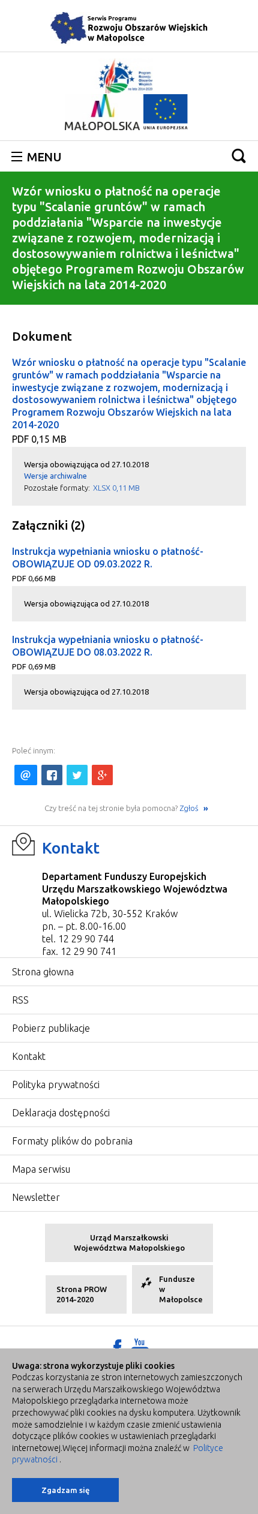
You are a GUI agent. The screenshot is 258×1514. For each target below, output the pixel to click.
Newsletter (36, 1197)
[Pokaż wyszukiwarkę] (239, 155)
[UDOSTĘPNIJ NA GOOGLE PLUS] (102, 775)
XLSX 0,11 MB (116, 487)
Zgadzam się (65, 1490)
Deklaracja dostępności (61, 1112)
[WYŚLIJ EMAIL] (25, 775)
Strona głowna (43, 971)
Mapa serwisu (41, 1169)
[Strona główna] (129, 27)
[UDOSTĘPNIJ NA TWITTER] (77, 775)
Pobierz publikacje (51, 1028)
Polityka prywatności (56, 1084)
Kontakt (71, 848)
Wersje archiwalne (55, 475)
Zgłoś (189, 808)
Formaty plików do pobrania (72, 1141)
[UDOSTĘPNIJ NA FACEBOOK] (51, 775)
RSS (20, 1000)
